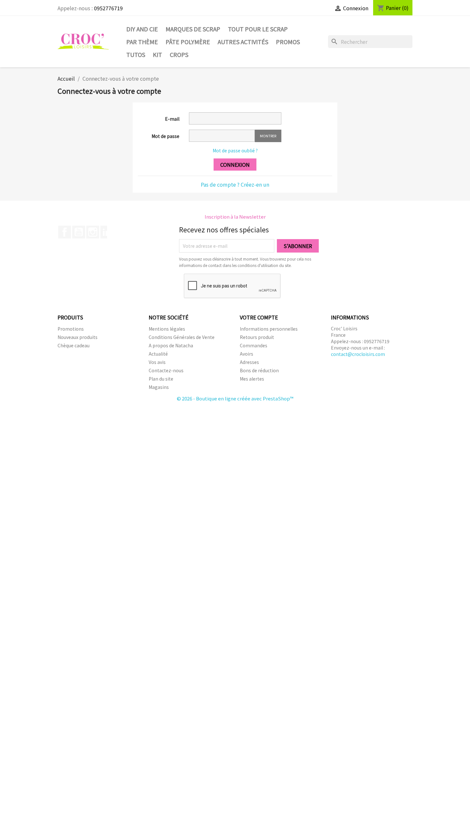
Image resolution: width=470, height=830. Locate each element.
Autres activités (243, 41)
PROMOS (288, 41)
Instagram (92, 232)
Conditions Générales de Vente (182, 337)
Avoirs (246, 354)
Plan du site (161, 378)
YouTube (78, 232)
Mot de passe (165, 136)
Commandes (253, 345)
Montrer (268, 135)
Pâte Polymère (188, 41)
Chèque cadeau (74, 345)
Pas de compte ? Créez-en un (235, 184)
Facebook (64, 232)
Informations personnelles (269, 329)
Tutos (135, 54)
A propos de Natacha (171, 345)
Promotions (71, 329)
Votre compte (259, 317)
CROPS (179, 54)
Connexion (235, 164)
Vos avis (157, 362)
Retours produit (257, 337)
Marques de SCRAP (193, 29)
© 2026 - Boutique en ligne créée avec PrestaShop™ (235, 398)
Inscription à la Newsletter (235, 216)
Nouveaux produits (78, 337)
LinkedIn (106, 232)
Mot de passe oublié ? (235, 150)
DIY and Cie (142, 29)
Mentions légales (167, 329)
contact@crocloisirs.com (358, 354)
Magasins (159, 387)
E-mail (172, 119)
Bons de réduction (259, 370)
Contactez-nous (166, 370)
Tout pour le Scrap (258, 29)
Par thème (142, 41)
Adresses (249, 362)
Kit (157, 54)
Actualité (158, 354)
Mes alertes (252, 378)
